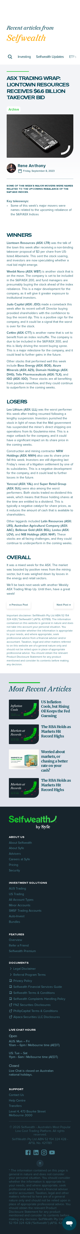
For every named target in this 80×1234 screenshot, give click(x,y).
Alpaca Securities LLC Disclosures (36, 1017)
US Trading (16, 894)
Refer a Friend (19, 945)
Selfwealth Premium (22, 951)
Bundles (14, 922)
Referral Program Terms (29, 975)
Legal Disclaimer (24, 969)
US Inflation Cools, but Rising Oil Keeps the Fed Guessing (56, 709)
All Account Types (21, 900)
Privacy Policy (22, 981)
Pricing (13, 865)
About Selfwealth (20, 843)
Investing (24, 57)
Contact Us (16, 1095)
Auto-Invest (16, 916)
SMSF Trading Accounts (25, 911)
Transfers (15, 1106)
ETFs (72, 57)
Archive (13, 109)
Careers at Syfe (19, 859)
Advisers (15, 854)
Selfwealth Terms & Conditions (34, 993)
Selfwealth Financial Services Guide (37, 987)
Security (14, 870)
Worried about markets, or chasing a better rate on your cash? (54, 760)
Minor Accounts (19, 905)
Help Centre (17, 1100)
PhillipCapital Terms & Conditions (35, 1011)
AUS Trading (17, 888)
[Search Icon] (10, 56)
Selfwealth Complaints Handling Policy (39, 999)
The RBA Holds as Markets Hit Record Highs (56, 731)
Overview (15, 940)
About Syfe (16, 848)
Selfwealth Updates (50, 57)
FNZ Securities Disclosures (32, 1005)
